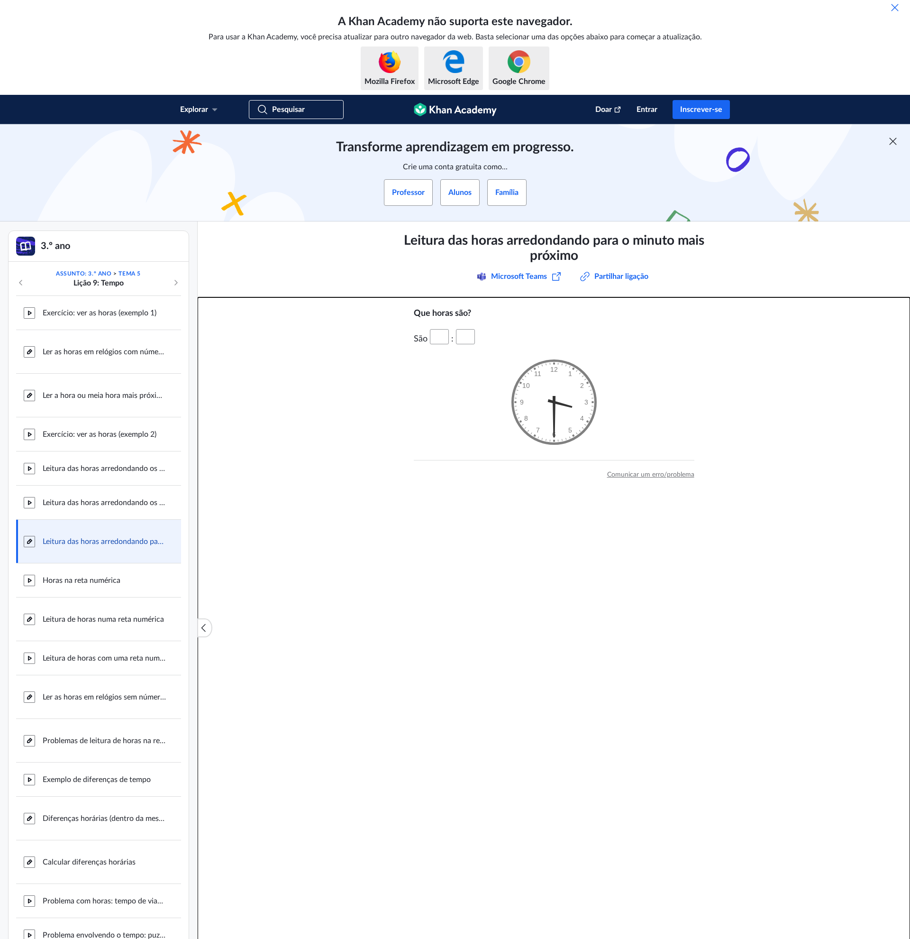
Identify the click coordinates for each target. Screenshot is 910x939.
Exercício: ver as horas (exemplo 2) (99, 434)
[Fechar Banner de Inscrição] (892, 141)
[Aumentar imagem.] (554, 402)
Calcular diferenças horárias (89, 862)
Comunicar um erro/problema (650, 474)
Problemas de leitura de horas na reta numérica (104, 741)
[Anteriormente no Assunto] (21, 282)
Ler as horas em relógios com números (104, 352)
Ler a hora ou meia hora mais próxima (104, 395)
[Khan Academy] (455, 109)
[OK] (894, 7)
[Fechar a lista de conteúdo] (204, 627)
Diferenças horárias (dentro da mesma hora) (104, 818)
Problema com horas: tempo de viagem (104, 901)
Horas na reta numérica (81, 580)
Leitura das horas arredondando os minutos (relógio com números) (104, 468)
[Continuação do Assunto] (176, 282)
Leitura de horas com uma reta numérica (104, 658)
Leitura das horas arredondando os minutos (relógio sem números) (104, 502)
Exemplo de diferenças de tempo (97, 779)
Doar (603, 109)
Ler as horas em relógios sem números (104, 697)
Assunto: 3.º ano (84, 273)
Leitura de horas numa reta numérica (103, 619)
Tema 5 (129, 273)
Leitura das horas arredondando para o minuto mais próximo (104, 541)
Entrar (647, 109)
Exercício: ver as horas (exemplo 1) (99, 313)
